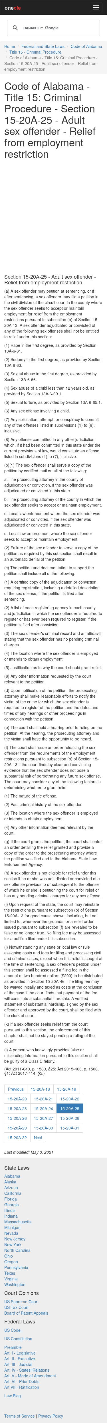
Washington (14, 1284)
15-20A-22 (69, 1099)
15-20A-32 (17, 1137)
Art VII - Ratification (21, 1387)
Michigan (12, 1227)
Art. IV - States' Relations (26, 1370)
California (12, 1193)
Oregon (11, 1261)
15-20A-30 (43, 1128)
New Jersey (14, 1239)
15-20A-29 (17, 1128)
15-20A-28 (69, 1118)
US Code (12, 1330)
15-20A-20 (17, 1099)
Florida (10, 1199)
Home (9, 46)
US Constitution (18, 1338)
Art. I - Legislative (20, 1353)
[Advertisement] (53, 216)
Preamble (13, 1347)
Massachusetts (17, 1221)
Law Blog (12, 1395)
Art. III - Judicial (18, 1364)
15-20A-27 (43, 1118)
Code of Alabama (86, 46)
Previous (16, 1089)
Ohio (8, 1256)
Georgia (11, 1204)
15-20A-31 (69, 1128)
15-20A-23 (17, 1108)
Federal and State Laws (42, 46)
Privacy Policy (50, 1416)
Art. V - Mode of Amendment (30, 1376)
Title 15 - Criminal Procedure (35, 52)
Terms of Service (19, 1416)
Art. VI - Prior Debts (21, 1381)
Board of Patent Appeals (26, 1313)
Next (38, 1137)
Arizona (11, 1187)
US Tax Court (16, 1307)
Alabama (12, 1176)
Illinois (9, 1210)
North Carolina (17, 1250)
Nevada (11, 1233)
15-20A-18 (40, 1089)
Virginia (11, 1279)
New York (12, 1244)
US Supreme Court (21, 1301)
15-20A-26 (17, 1118)
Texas (9, 1273)
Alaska (10, 1182)
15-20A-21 (43, 1099)
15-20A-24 (43, 1108)
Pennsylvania (16, 1267)
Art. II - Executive (19, 1358)
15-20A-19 (66, 1089)
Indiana (11, 1216)
